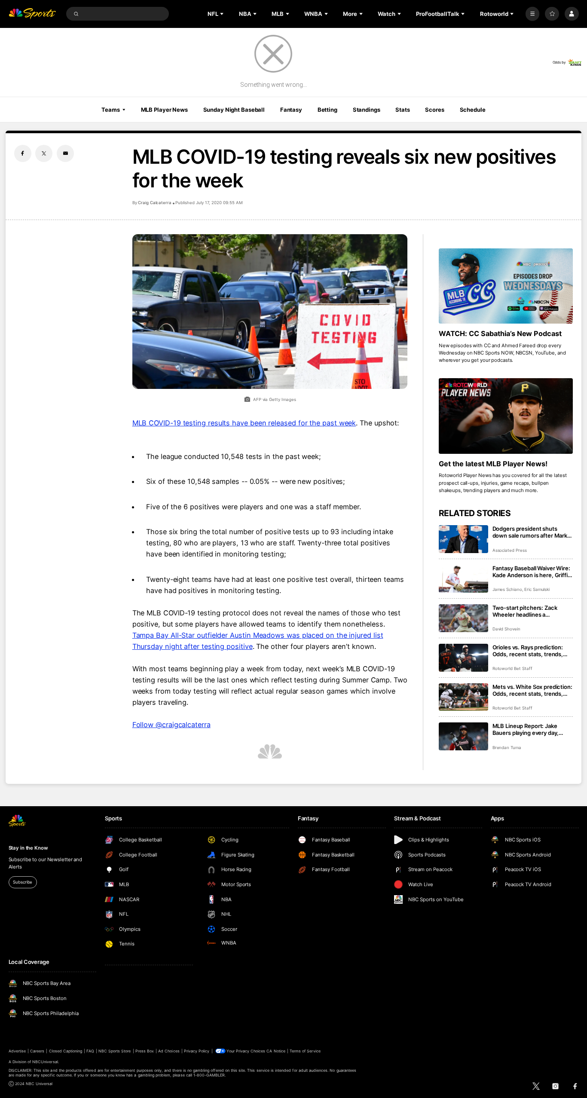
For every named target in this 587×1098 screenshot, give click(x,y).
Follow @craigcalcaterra (171, 724)
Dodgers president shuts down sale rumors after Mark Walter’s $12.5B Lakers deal (530, 532)
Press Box (144, 1051)
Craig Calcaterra (154, 202)
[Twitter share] (43, 153)
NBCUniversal (45, 1061)
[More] (533, 14)
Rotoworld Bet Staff (512, 668)
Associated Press (509, 550)
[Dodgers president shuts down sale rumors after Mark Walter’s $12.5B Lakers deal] (463, 539)
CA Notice (275, 1051)
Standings (366, 109)
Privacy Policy (197, 1051)
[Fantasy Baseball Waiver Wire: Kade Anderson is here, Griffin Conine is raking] (463, 579)
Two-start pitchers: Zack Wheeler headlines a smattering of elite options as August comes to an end (530, 611)
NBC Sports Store (114, 1051)
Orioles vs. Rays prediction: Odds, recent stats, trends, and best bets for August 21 (528, 651)
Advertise (17, 1051)
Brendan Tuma (506, 747)
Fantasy (291, 109)
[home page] (32, 14)
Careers (37, 1051)
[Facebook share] (22, 153)
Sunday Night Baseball (234, 109)
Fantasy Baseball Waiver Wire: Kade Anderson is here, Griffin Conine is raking (531, 571)
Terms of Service (305, 1051)
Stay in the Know (28, 848)
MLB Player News (164, 109)
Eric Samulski (537, 589)
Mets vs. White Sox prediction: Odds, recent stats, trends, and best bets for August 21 (532, 690)
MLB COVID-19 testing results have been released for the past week (244, 423)
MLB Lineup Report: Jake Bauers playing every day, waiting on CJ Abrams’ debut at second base (530, 729)
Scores (434, 109)
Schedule (473, 109)
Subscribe (22, 882)
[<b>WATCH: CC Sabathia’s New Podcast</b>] (506, 286)
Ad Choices (168, 1051)
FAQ (90, 1051)
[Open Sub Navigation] (222, 13)
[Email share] (65, 153)
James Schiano (507, 589)
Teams (110, 109)
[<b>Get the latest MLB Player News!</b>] (506, 416)
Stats (402, 109)
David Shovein (506, 629)
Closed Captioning (66, 1051)
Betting (327, 109)
